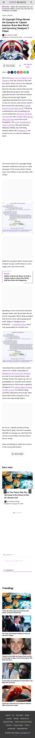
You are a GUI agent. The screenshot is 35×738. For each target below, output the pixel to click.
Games (16, 718)
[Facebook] (8, 72)
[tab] (13, 512)
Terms (27, 725)
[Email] (27, 72)
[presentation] (17, 480)
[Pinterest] (18, 72)
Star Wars (19, 715)
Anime (27, 715)
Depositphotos (22, 729)
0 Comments (28, 37)
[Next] (30, 491)
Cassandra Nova (19, 324)
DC (13, 715)
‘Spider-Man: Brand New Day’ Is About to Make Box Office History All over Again (16, 704)
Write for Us (24, 718)
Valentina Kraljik (12, 35)
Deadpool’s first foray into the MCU (16, 373)
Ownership (11, 729)
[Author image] (3, 35)
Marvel (8, 715)
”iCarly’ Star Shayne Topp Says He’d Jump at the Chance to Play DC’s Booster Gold (16, 495)
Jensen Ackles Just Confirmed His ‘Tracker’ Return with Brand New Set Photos (17, 681)
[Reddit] (21, 72)
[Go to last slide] (5, 491)
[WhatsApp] (24, 72)
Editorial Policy (8, 722)
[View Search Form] (31, 2)
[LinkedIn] (15, 72)
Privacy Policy (18, 725)
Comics (9, 718)
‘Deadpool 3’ (22, 130)
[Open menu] (3, 2)
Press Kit (9, 725)
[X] (12, 72)
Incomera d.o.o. (17, 735)
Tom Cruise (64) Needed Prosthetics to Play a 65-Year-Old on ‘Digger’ (16, 634)
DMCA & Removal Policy (23, 722)
